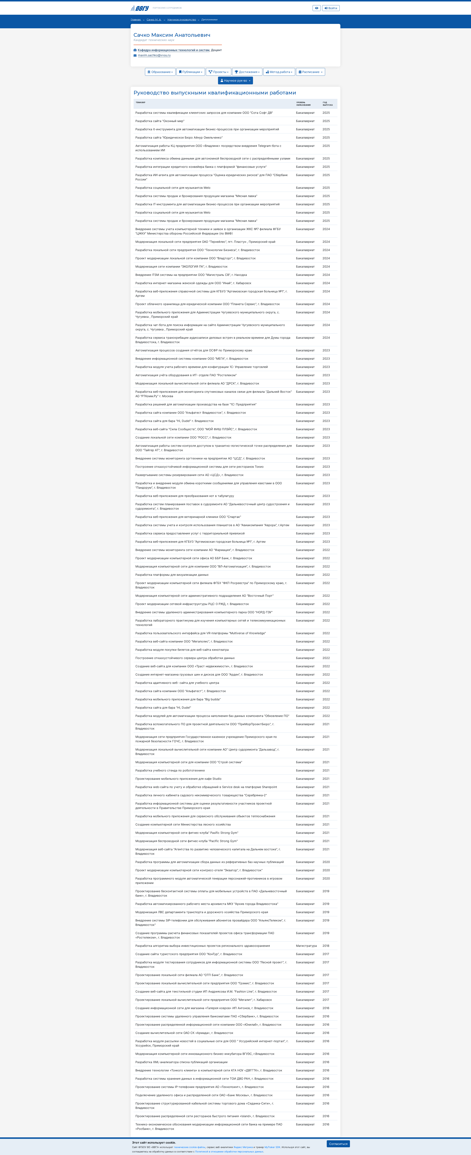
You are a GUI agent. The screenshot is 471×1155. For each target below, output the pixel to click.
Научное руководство (181, 19)
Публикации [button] (190, 72)
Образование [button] (160, 72)
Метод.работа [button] (279, 72)
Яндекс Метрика (243, 1147)
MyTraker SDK (272, 1147)
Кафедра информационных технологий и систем (173, 50)
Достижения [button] (247, 72)
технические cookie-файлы (189, 1147)
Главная (136, 19)
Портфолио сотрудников (167, 8)
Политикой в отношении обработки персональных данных (229, 1151)
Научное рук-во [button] (235, 80)
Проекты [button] (219, 72)
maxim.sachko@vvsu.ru (154, 55)
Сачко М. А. (154, 19)
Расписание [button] (310, 72)
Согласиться (338, 1144)
